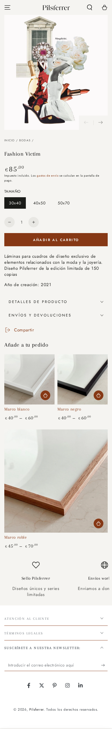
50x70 (65, 204)
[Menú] (7, 7)
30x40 (17, 204)
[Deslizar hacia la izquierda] (86, 123)
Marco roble (15, 537)
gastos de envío (48, 175)
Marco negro (69, 409)
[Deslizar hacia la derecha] (100, 123)
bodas (25, 140)
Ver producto (45, 395)
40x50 (41, 204)
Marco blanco (16, 409)
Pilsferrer (36, 709)
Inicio (9, 140)
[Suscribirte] (104, 665)
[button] (89, 7)
